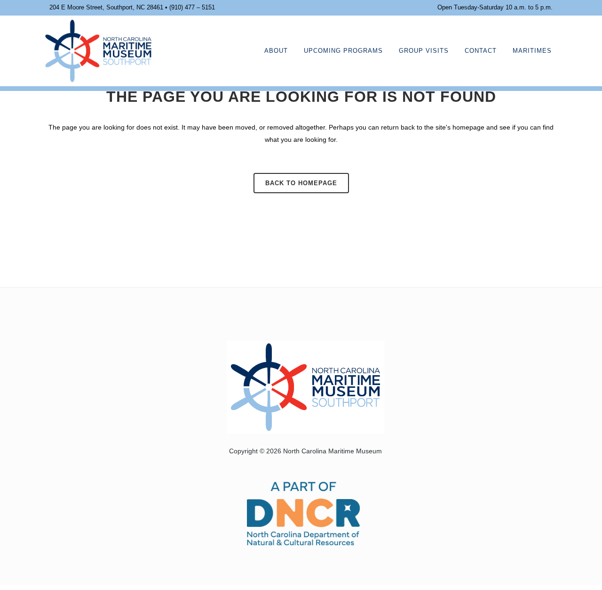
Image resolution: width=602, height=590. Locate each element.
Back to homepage (301, 183)
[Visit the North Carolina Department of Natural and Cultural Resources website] (304, 512)
